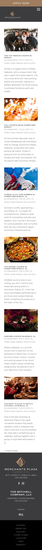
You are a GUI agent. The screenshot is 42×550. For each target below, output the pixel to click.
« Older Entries (11, 451)
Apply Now (21, 3)
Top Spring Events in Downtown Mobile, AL (15, 268)
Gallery (21, 532)
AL (32, 60)
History (21, 525)
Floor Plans (21, 535)
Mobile (6, 63)
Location (21, 538)
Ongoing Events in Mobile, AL (20, 336)
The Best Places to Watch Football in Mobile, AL (18, 405)
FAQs (21, 541)
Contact (21, 544)
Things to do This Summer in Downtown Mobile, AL (19, 195)
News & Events (30, 63)
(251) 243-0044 (21, 501)
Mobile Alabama (16, 63)
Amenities (21, 528)
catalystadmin (12, 60)
